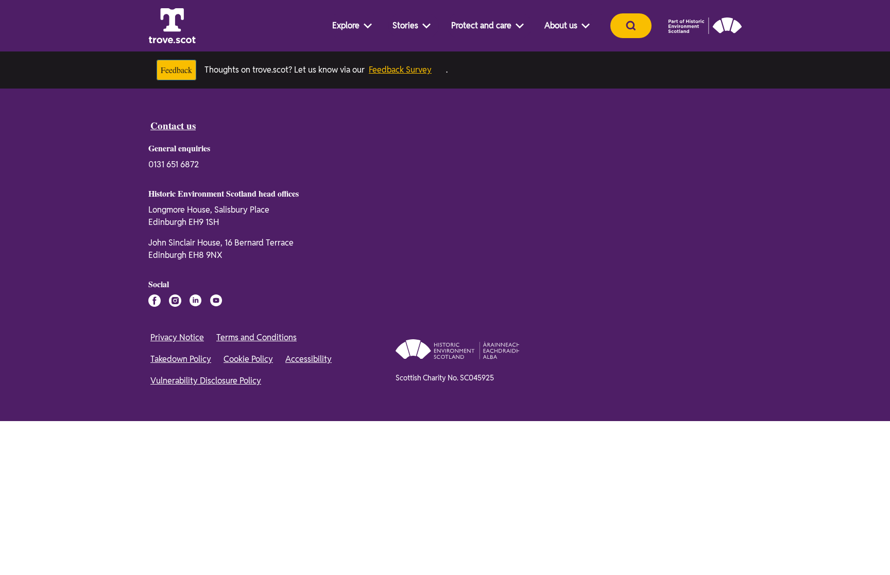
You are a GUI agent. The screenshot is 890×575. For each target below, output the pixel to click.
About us (560, 25)
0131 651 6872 (173, 164)
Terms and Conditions (256, 337)
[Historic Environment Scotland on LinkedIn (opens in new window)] (196, 300)
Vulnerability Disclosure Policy (205, 380)
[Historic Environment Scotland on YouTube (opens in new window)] (216, 300)
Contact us (175, 125)
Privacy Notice (177, 337)
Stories (405, 25)
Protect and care (481, 25)
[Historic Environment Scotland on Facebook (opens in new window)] (154, 300)
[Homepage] (172, 25)
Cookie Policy (248, 359)
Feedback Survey (406, 69)
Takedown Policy (180, 359)
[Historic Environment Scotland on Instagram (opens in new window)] (175, 300)
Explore (346, 25)
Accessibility (308, 359)
